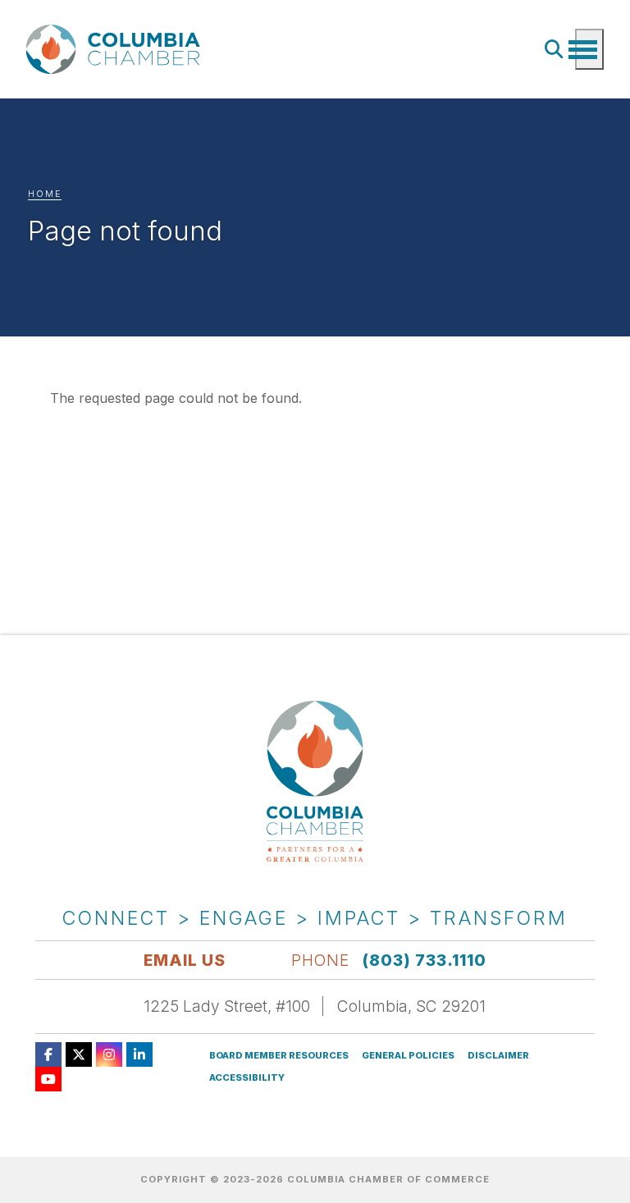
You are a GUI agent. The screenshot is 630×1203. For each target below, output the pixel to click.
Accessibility (247, 1077)
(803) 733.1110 (424, 960)
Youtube (48, 1079)
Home (45, 194)
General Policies (408, 1055)
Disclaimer (498, 1055)
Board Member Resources (279, 1055)
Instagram (109, 1054)
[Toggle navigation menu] (589, 49)
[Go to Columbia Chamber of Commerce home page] (116, 49)
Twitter (79, 1054)
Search (554, 49)
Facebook (48, 1054)
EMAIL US (185, 960)
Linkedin (139, 1054)
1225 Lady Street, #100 (227, 1006)
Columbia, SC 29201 (411, 1006)
